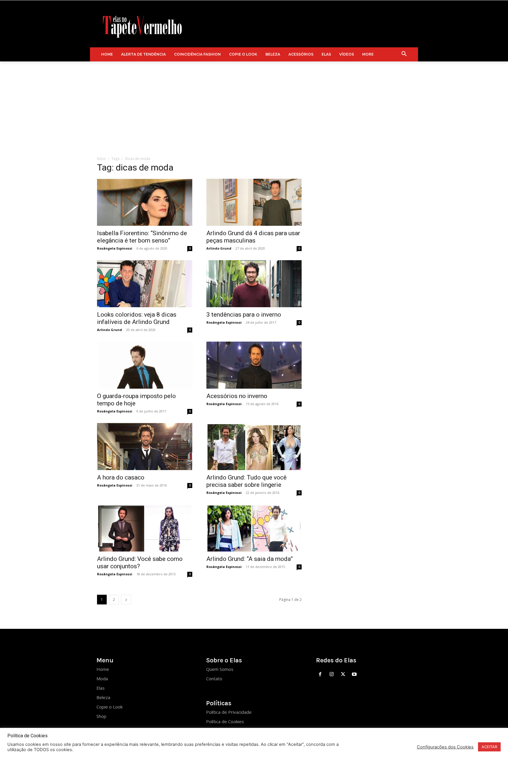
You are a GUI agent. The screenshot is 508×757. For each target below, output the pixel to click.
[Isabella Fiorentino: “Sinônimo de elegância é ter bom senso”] (144, 202)
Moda (102, 678)
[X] (343, 674)
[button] (404, 54)
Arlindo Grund (218, 248)
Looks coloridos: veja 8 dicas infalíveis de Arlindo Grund (136, 318)
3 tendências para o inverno (243, 314)
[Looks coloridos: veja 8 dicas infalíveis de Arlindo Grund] (144, 283)
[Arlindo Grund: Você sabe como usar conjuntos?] (144, 528)
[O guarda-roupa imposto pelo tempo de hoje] (144, 365)
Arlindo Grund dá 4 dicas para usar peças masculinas (253, 237)
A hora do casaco (121, 477)
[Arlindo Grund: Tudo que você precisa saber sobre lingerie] (254, 446)
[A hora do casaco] (144, 446)
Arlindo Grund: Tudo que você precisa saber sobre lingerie (246, 481)
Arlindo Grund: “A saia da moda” (249, 558)
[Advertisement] (254, 105)
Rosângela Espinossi (114, 248)
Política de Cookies (225, 721)
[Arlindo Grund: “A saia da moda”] (254, 528)
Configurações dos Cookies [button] (445, 747)
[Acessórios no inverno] (254, 365)
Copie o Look (109, 707)
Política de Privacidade (229, 712)
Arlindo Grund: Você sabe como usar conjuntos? (140, 562)
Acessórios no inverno (236, 396)
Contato (214, 678)
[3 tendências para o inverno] (254, 283)
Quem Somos (219, 669)
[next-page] (126, 599)
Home (102, 669)
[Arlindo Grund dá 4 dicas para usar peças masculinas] (254, 202)
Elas (100, 688)
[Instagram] (331, 674)
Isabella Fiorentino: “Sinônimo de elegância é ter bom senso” (142, 237)
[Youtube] (354, 674)
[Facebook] (320, 674)
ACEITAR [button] (489, 746)
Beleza (103, 697)
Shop (101, 716)
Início (101, 158)
